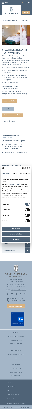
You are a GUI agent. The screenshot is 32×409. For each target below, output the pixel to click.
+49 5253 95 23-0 (19, 285)
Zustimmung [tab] (6, 173)
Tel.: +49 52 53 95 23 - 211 (13, 144)
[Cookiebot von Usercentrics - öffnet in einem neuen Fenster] (22, 168)
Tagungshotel (16, 376)
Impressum (10, 382)
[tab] (16, 244)
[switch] (27, 209)
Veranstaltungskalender (16, 354)
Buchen (26, 12)
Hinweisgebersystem (13, 394)
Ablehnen (16, 239)
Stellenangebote (16, 344)
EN (25, 2)
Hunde (6, 244)
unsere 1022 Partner (14, 184)
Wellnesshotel (16, 368)
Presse (16, 358)
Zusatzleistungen (9, 250)
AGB (8, 390)
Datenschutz (11, 386)
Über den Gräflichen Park (16, 336)
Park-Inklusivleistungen (11, 82)
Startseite (4, 20)
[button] (12, 115)
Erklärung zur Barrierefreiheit (16, 403)
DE (22, 2)
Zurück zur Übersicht (8, 121)
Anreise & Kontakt (16, 340)
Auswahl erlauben (16, 234)
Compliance (10, 399)
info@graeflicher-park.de (18, 290)
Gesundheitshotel (16, 372)
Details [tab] (15, 173)
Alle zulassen (16, 228)
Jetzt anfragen (8, 109)
